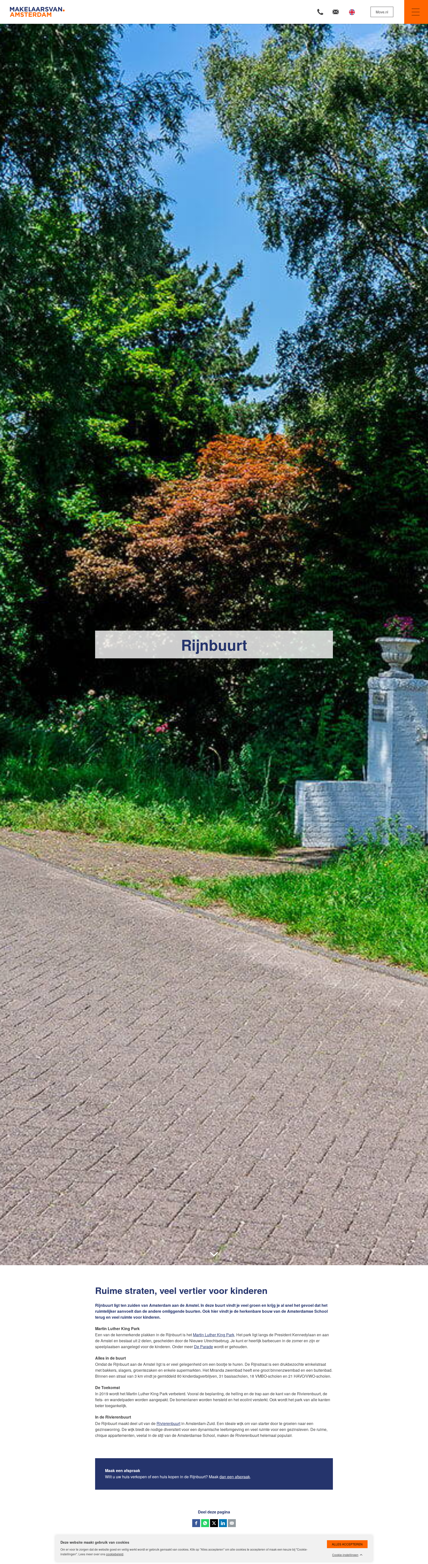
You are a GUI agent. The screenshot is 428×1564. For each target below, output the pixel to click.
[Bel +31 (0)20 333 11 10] (320, 12)
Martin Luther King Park (213, 1335)
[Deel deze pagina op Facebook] (196, 1523)
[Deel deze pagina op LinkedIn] (223, 1523)
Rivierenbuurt (168, 1423)
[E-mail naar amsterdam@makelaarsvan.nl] (336, 12)
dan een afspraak (234, 1477)
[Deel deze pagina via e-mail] (232, 1523)
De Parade (203, 1346)
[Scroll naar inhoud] (214, 1254)
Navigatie (416, 12)
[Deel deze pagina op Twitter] (214, 1523)
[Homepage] (111, 12)
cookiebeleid (114, 1554)
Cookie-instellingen (345, 1555)
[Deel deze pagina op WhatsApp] (205, 1523)
